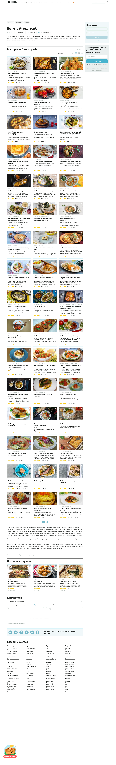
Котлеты (67, 648)
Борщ (47, 650)
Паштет (28, 671)
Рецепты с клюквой (12, 655)
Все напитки (68, 692)
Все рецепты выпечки (51, 675)
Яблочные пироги (11, 653)
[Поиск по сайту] (98, 2)
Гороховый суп (50, 653)
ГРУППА (36, 579)
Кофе (66, 684)
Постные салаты (50, 681)
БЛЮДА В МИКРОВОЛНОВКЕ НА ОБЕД (68, 363)
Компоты (67, 688)
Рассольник (49, 651)
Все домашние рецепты (13, 659)
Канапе (28, 668)
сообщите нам (40, 555)
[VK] (16, 632)
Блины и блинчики (12, 668)
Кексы (47, 668)
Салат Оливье (30, 650)
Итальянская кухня (12, 684)
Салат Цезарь (30, 651)
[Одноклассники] (21, 632)
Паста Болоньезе (69, 666)
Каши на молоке (30, 689)
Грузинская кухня (11, 683)
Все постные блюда (51, 692)
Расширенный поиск (97, 41)
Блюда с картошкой (12, 650)
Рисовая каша (30, 684)
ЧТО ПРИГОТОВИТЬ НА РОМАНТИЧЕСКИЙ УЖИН (71, 304)
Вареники (67, 653)
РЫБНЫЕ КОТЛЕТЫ (12, 100)
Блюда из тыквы (11, 656)
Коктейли (67, 681)
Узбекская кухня (11, 688)
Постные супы (49, 684)
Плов (66, 650)
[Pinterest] (27, 632)
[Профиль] (108, 2)
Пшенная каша (30, 688)
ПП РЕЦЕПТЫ (37, 188)
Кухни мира (10, 692)
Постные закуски (50, 683)
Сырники (9, 666)
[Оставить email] (97, 56)
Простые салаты (30, 648)
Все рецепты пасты (70, 675)
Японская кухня (11, 689)
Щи (47, 648)
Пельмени (68, 651)
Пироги (48, 673)
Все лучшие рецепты (12, 675)
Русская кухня (11, 681)
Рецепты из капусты (12, 648)
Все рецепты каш (30, 692)
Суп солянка (49, 655)
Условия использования (56, 618)
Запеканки (10, 671)
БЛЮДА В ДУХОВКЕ (12, 245)
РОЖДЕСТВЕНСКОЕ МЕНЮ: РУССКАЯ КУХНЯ (44, 130)
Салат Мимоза (30, 655)
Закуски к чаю (30, 673)
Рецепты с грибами (12, 651)
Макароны (68, 673)
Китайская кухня (11, 686)
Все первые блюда (51, 659)
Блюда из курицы (11, 670)
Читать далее (11, 43)
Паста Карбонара (70, 664)
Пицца (8, 664)
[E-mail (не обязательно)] (64, 608)
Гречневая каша (30, 681)
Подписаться (97, 61)
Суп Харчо (48, 656)
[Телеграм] (10, 632)
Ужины (9, 673)
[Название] (97, 29)
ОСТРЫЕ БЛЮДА (38, 159)
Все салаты (29, 659)
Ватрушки (48, 664)
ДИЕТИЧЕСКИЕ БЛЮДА (13, 421)
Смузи (67, 689)
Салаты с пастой (69, 671)
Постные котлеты (50, 689)
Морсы (67, 683)
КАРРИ (61, 245)
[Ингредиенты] (97, 32)
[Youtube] (32, 632)
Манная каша (30, 686)
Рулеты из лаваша (31, 666)
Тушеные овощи (69, 656)
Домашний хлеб (50, 670)
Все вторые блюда (70, 659)
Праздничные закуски (32, 670)
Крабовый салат (30, 656)
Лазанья (67, 670)
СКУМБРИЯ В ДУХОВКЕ (65, 130)
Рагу (66, 655)
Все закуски (29, 675)
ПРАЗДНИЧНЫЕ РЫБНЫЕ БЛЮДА (41, 216)
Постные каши (49, 688)
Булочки (48, 666)
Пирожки (48, 671)
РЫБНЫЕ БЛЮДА (38, 304)
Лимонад (67, 686)
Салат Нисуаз (29, 653)
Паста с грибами (69, 668)
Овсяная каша (30, 683)
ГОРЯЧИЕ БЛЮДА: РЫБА (39, 71)
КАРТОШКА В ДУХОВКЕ (13, 304)
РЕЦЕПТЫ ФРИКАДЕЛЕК (39, 275)
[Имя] (25, 608)
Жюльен (28, 664)
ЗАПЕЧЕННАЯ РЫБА (12, 71)
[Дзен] (37, 632)
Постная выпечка (50, 686)
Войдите (35, 605)
